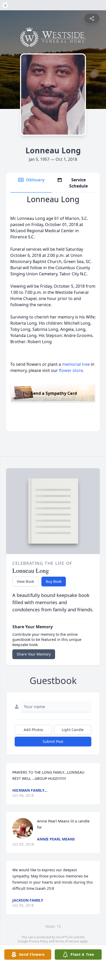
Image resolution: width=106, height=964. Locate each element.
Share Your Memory (34, 654)
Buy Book (53, 581)
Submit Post (53, 741)
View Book (25, 581)
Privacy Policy (38, 941)
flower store (71, 370)
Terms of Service (67, 941)
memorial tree (76, 364)
